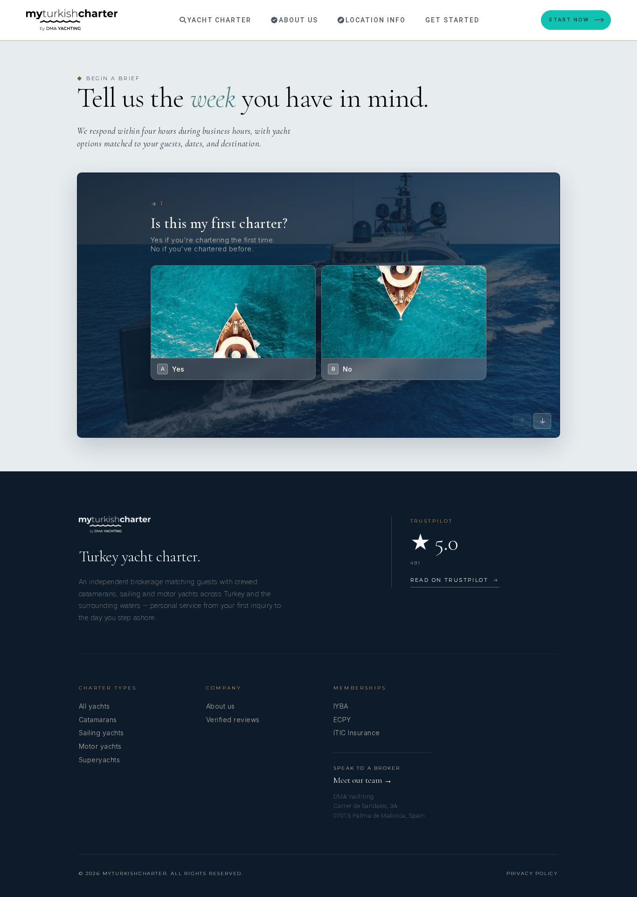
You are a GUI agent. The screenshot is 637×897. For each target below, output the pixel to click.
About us (220, 706)
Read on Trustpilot (454, 580)
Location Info (374, 20)
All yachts (94, 706)
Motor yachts (100, 746)
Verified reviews (233, 720)
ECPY (342, 720)
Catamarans (98, 720)
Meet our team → (362, 780)
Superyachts (99, 760)
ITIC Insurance (356, 733)
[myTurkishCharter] (72, 20)
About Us (297, 20)
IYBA (340, 706)
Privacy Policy (532, 873)
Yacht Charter (218, 20)
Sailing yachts (101, 733)
